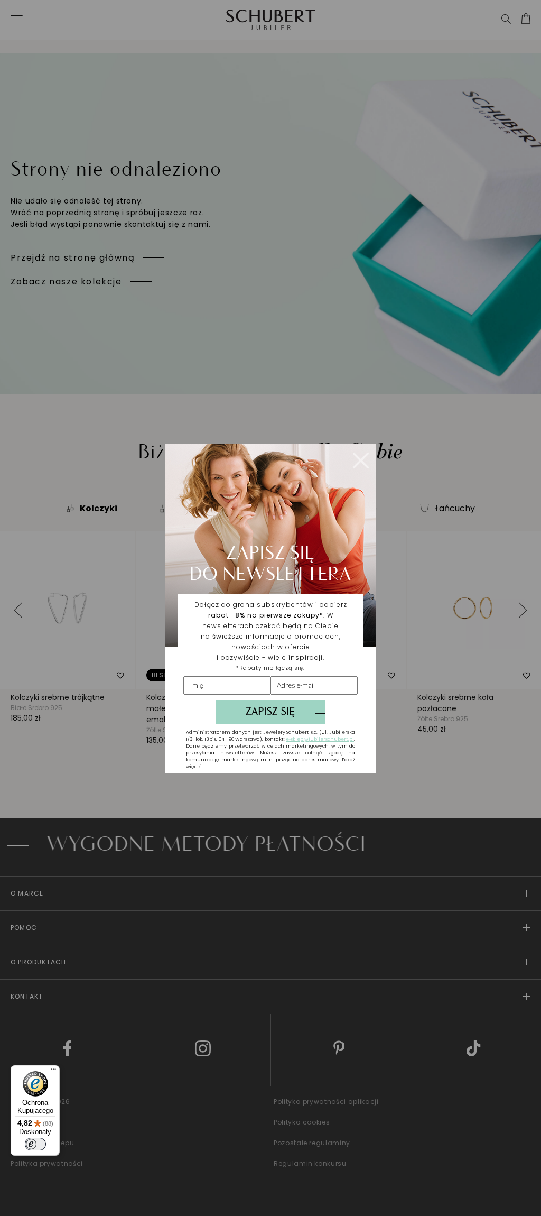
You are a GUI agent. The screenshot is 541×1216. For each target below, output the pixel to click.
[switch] (35, 1144)
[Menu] (53, 1071)
